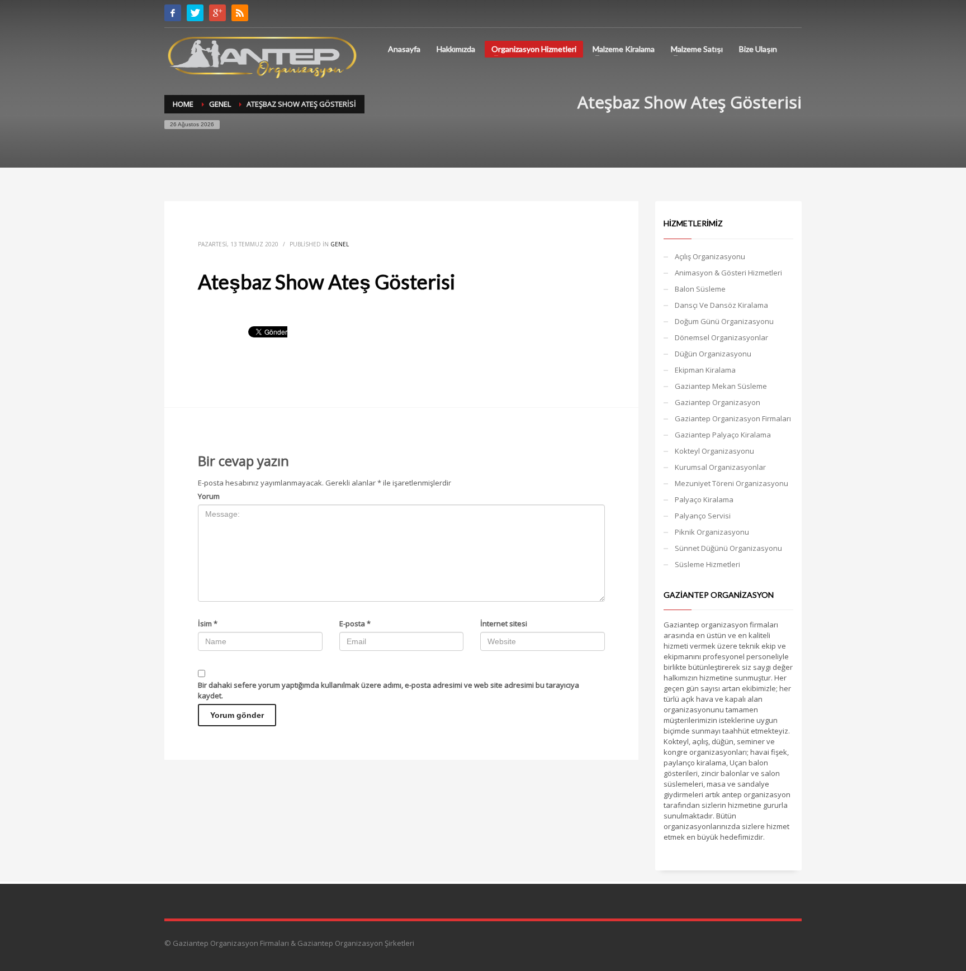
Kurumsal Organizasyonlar (720, 467)
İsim (207, 623)
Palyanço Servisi (703, 516)
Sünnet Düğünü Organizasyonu (728, 548)
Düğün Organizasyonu (713, 354)
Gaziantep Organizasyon (717, 402)
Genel (339, 244)
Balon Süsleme (700, 289)
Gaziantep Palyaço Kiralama (723, 435)
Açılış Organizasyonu (710, 256)
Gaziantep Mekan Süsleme (721, 386)
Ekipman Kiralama (705, 370)
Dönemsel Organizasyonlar (721, 337)
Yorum (209, 496)
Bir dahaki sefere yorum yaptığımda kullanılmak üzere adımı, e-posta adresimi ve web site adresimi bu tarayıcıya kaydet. (388, 690)
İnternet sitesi (503, 623)
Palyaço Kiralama (704, 499)
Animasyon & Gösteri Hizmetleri (728, 273)
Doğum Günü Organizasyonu (724, 321)
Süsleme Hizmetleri (707, 564)
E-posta (355, 623)
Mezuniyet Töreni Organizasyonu (731, 483)
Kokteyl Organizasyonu (714, 451)
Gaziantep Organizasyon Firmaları (733, 418)
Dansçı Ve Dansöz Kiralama (721, 305)
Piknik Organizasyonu (712, 532)
